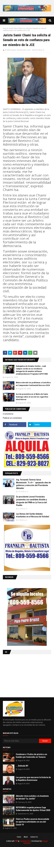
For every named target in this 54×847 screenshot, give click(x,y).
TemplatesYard (25, 841)
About (26, 837)
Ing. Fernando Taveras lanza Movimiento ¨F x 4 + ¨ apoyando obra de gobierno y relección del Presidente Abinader (33, 484)
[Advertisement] (21, 675)
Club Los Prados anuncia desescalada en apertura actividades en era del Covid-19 (32, 822)
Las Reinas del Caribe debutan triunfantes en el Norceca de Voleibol (32, 515)
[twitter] (39, 424)
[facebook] (14, 424)
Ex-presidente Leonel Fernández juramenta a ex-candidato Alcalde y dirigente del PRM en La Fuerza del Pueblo (31, 501)
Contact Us (34, 837)
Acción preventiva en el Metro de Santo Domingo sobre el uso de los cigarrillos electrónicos (32, 396)
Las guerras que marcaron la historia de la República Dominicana (33, 778)
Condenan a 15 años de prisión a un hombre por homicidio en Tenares (31, 755)
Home (19, 837)
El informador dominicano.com (18, 50)
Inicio (5, 28)
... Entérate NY (22, 766)
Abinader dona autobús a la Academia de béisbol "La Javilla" (32, 797)
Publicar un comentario (12, 418)
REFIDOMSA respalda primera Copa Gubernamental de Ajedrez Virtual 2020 (33, 809)
